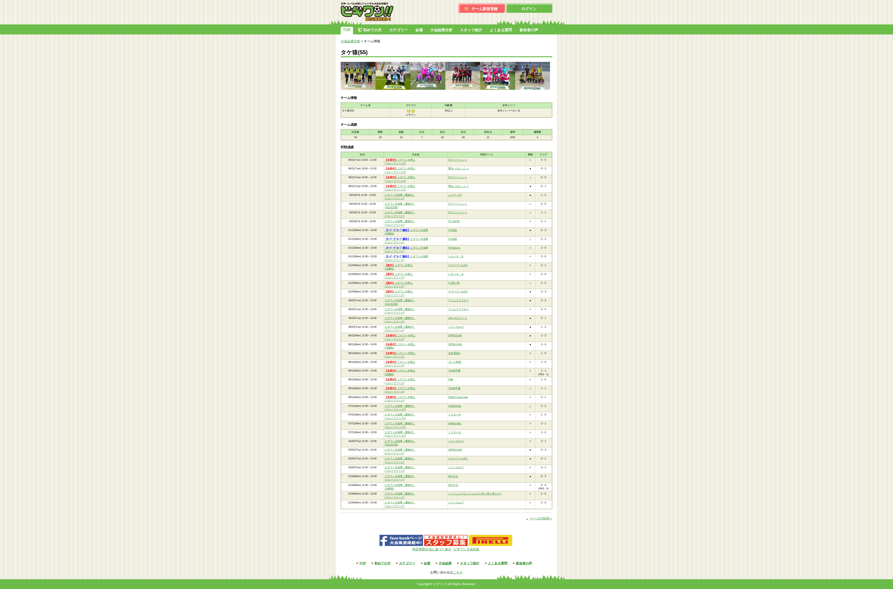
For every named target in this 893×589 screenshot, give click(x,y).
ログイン (529, 9)
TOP (347, 30)
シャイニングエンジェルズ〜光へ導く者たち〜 (475, 493)
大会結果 (445, 563)
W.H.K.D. (453, 476)
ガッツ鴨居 (454, 362)
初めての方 (372, 30)
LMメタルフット (457, 318)
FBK (450, 379)
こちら (458, 572)
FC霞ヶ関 (454, 282)
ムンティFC (455, 195)
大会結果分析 (441, 30)
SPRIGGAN (455, 335)
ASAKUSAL (454, 406)
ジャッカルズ (456, 326)
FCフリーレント (457, 159)
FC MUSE (454, 221)
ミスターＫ (454, 414)
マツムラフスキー (458, 300)
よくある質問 (501, 30)
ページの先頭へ (541, 518)
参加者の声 (529, 30)
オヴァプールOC (458, 265)
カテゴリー (398, 30)
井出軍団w (454, 353)
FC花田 (452, 230)
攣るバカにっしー (458, 168)
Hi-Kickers (454, 247)
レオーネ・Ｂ (456, 256)
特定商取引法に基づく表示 (431, 549)
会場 (419, 30)
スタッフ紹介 (471, 30)
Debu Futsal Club (458, 397)
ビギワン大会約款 (466, 549)
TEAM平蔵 (454, 370)
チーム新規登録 (485, 9)
